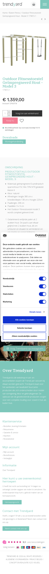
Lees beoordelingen (33, 542)
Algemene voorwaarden (17, 559)
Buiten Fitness (14, 13)
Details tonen (35, 312)
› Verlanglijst (7, 458)
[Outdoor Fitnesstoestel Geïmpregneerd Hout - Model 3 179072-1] (24, 50)
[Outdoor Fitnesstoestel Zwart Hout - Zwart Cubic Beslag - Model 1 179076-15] (45, 19)
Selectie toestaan (24, 328)
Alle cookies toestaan (24, 320)
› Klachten (6, 436)
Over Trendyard (9, 470)
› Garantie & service (10, 432)
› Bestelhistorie (9, 455)
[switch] (42, 286)
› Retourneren (8, 429)
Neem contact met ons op (16, 528)
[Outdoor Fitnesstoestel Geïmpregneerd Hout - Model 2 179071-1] (41, 19)
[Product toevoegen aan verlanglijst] (22, 120)
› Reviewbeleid (8, 439)
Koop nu (10, 120)
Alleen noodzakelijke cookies (24, 336)
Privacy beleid (36, 559)
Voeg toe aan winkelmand (27, 113)
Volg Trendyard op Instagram (26, 348)
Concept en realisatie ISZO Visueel (24, 562)
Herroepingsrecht (12, 502)
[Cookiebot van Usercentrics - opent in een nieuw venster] (35, 235)
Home (5, 13)
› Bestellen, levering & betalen (14, 426)
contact (40, 519)
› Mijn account (8, 452)
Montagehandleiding (14, 141)
